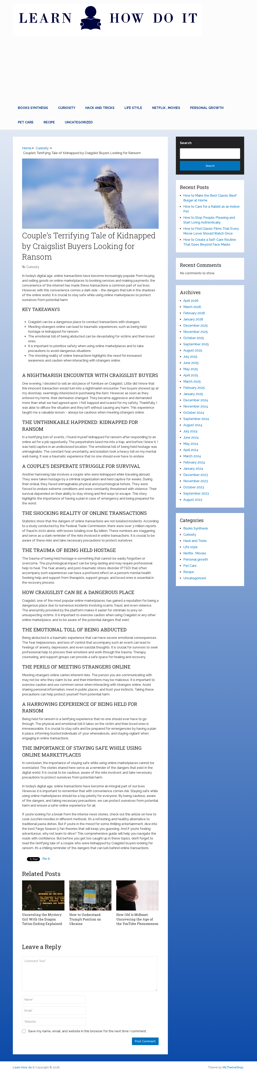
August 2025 (192, 350)
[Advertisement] (128, 71)
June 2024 (191, 437)
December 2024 (195, 400)
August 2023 (192, 500)
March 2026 (192, 307)
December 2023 (195, 475)
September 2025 (196, 344)
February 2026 (194, 313)
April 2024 (190, 450)
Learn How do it (24, 1067)
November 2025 (195, 332)
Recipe (49, 122)
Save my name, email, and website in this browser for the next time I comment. (87, 1031)
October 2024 (193, 413)
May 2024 (190, 444)
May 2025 (190, 369)
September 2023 (196, 493)
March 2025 (192, 381)
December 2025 (195, 325)
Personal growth (206, 108)
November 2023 (195, 481)
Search (186, 143)
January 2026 (193, 319)
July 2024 (190, 431)
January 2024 (193, 468)
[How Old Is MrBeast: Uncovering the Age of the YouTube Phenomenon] (137, 895)
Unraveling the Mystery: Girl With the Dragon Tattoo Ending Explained (42, 919)
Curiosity (66, 108)
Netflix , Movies (166, 108)
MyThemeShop (233, 1067)
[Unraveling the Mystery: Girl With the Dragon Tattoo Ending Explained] (43, 895)
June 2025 (191, 363)
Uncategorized (79, 122)
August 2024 (192, 425)
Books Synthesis (33, 108)
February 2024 (194, 462)
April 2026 (190, 301)
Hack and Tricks (99, 108)
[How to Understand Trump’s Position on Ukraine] (90, 895)
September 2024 (196, 419)
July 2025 (190, 357)
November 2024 (195, 406)
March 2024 (192, 456)
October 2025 (193, 338)
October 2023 (193, 487)
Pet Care (26, 122)
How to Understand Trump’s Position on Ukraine (85, 919)
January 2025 (193, 394)
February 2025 (194, 388)
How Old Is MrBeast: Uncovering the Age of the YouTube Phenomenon (137, 919)
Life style (133, 108)
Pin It (46, 859)
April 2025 (190, 375)
